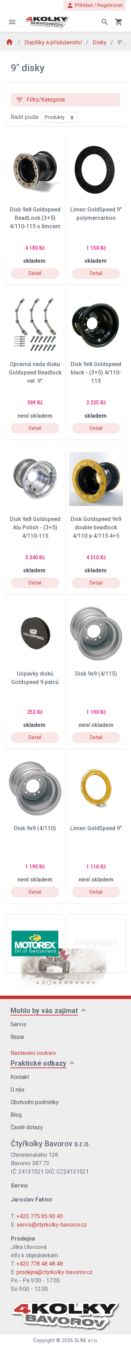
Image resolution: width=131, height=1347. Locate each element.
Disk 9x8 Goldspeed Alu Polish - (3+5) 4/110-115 (35, 527)
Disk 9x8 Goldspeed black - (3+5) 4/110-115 (96, 372)
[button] (37, 982)
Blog (16, 1114)
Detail (35, 273)
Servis (18, 1024)
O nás (17, 1089)
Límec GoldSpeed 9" (96, 828)
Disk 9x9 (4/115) (96, 673)
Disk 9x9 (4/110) (35, 828)
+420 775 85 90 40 (39, 1216)
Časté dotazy (26, 1127)
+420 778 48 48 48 (39, 1263)
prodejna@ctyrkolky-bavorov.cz (54, 1272)
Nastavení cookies (33, 1053)
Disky (100, 42)
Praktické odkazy (38, 1063)
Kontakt (19, 1077)
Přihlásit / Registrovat (94, 5)
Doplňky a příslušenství (53, 42)
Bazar (17, 1037)
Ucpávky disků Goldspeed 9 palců (35, 677)
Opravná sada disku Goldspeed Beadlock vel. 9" (35, 372)
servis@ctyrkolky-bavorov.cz (51, 1224)
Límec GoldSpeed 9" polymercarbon (96, 213)
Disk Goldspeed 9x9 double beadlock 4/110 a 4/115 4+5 (96, 527)
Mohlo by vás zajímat (44, 1010)
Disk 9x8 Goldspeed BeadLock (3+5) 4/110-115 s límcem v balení (34, 218)
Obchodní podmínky (34, 1102)
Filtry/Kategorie (40, 100)
